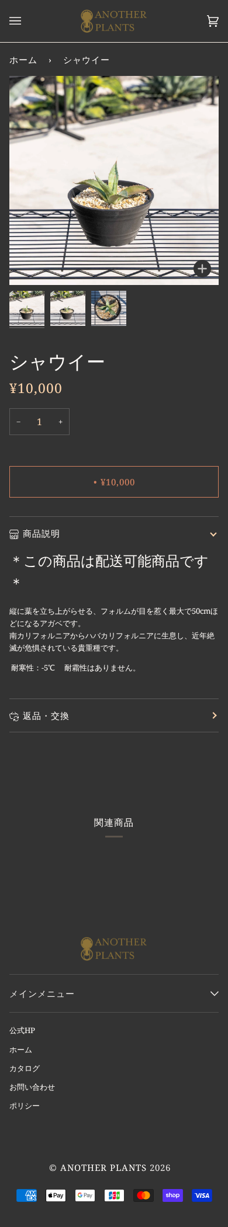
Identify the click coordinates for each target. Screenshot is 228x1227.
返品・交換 (46, 715)
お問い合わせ (32, 1087)
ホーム (23, 59)
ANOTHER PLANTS (103, 1167)
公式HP (22, 1030)
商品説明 (41, 533)
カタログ (24, 1068)
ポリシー (24, 1105)
